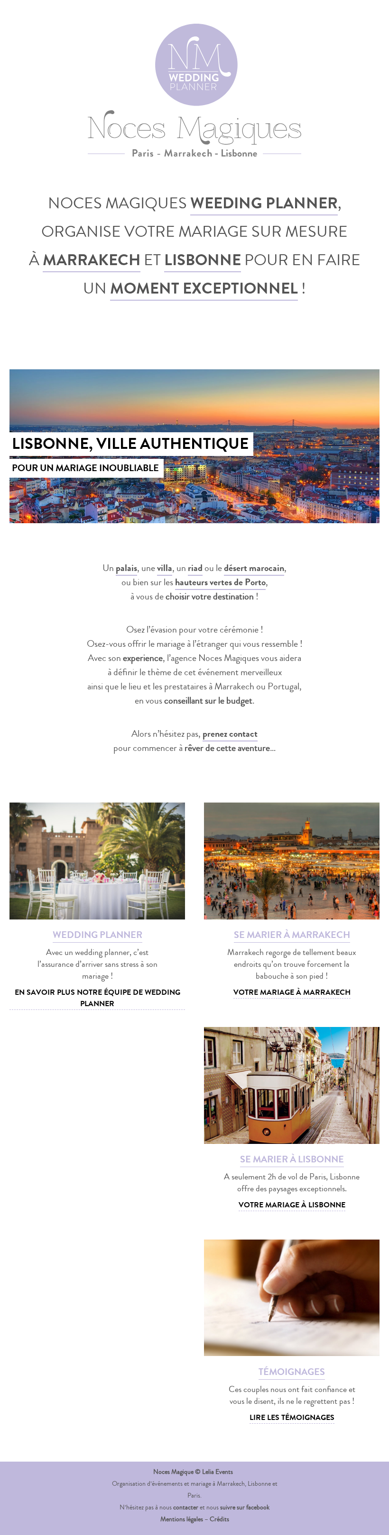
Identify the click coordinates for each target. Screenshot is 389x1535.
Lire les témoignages (292, 1417)
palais (126, 568)
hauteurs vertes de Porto (220, 582)
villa (164, 568)
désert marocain (254, 568)
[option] (194, 446)
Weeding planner (264, 203)
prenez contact (230, 734)
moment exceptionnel (204, 288)
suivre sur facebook (244, 1507)
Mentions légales (181, 1519)
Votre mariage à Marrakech (292, 992)
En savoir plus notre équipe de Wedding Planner (97, 998)
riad (195, 568)
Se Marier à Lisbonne (204, 37)
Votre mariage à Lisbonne (292, 1204)
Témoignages (350, 32)
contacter (185, 1507)
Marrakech (91, 260)
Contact (359, 44)
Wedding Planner (265, 37)
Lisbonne (202, 260)
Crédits (219, 1519)
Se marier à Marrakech (143, 37)
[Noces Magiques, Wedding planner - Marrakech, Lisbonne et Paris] (48, 48)
